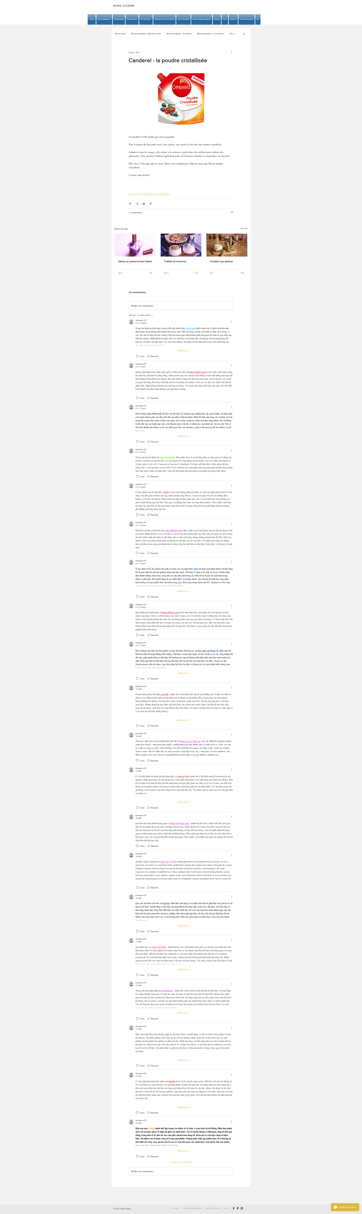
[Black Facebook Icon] (233, 1208)
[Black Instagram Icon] (241, 1208)
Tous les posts (120, 33)
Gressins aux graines (221, 261)
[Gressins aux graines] (226, 245)
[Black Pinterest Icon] (237, 1208)
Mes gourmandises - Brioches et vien (146, 33)
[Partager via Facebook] (130, 203)
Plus (231, 33)
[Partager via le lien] (150, 203)
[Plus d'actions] (231, 52)
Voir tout (243, 228)
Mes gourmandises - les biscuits (178, 33)
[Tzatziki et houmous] (181, 245)
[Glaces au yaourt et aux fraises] (135, 245)
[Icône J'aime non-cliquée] (137, 356)
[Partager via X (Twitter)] (137, 203)
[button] (146, 19)
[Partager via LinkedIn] (144, 203)
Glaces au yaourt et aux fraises (135, 261)
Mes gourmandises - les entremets (210, 33)
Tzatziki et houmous (175, 261)
